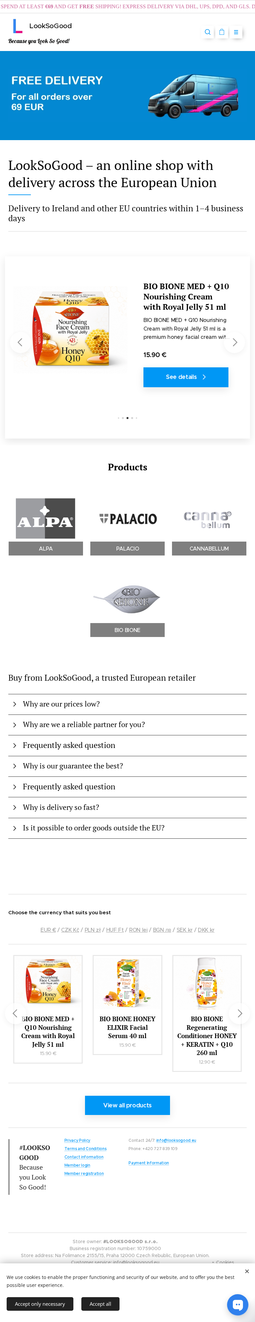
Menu (236, 32)
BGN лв (162, 929)
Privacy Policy (77, 1140)
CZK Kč (70, 929)
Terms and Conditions (85, 1148)
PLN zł (93, 929)
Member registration (84, 1173)
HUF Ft (115, 929)
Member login (77, 1165)
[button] (207, 32)
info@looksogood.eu (176, 1140)
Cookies (225, 1262)
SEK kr (185, 929)
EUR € (48, 929)
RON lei (138, 929)
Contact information (84, 1156)
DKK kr (206, 929)
